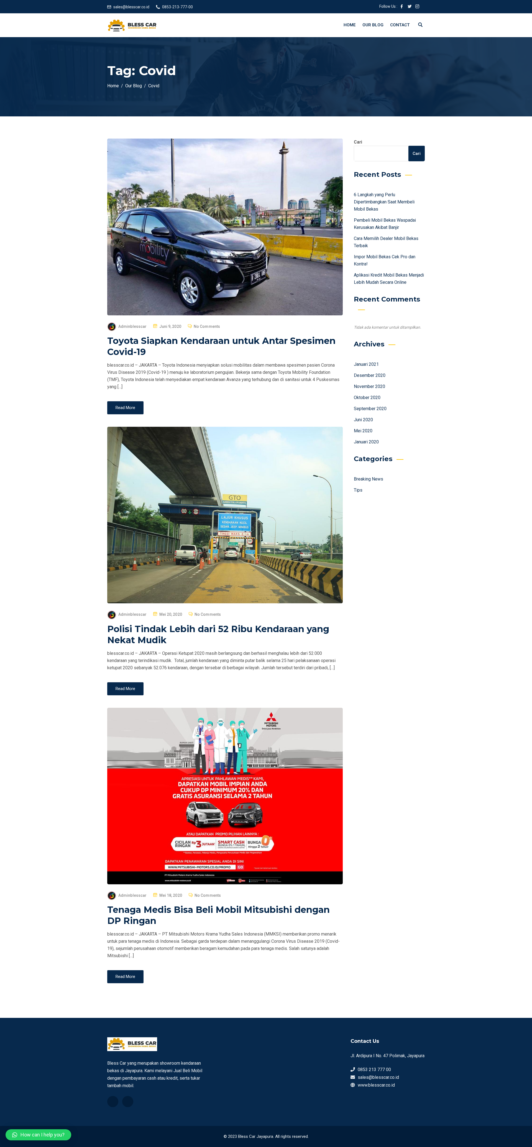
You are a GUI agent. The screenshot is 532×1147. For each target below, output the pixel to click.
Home (350, 24)
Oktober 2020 (367, 397)
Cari (358, 142)
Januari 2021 (366, 364)
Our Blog (372, 24)
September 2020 (370, 408)
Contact (400, 24)
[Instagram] (127, 1101)
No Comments (207, 326)
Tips (358, 490)
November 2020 (369, 386)
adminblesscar (132, 326)
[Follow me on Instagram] (417, 7)
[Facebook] (112, 1101)
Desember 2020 (369, 375)
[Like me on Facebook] (402, 7)
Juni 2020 (363, 419)
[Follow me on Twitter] (409, 7)
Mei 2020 (363, 430)
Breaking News (368, 479)
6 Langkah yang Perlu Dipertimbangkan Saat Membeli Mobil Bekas (384, 202)
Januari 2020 (366, 442)
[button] (38, 1134)
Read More (125, 407)
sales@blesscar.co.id (131, 7)
